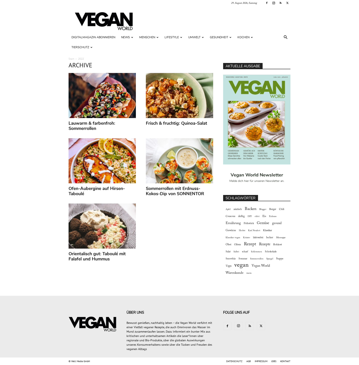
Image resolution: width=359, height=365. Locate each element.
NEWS (125, 37)
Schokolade (271, 251)
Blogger (262, 209)
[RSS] (280, 3)
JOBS (273, 361)
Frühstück (249, 223)
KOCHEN (243, 37)
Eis (264, 216)
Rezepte (264, 244)
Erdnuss (273, 216)
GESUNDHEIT (219, 37)
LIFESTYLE (172, 37)
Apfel (228, 209)
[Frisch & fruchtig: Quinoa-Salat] (179, 95)
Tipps (228, 266)
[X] (287, 3)
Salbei (236, 252)
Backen (250, 209)
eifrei (257, 216)
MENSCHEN (147, 37)
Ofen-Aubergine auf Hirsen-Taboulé (97, 191)
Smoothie (231, 259)
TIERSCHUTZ (80, 47)
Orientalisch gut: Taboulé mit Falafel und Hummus (97, 256)
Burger (272, 209)
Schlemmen (256, 252)
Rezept (250, 244)
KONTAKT (285, 361)
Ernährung (233, 223)
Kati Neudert (254, 230)
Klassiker (267, 230)
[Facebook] (267, 3)
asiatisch (238, 209)
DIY (250, 216)
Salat (228, 251)
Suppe (279, 258)
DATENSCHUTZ (234, 361)
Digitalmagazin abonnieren (93, 37)
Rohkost (277, 244)
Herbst (242, 230)
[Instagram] (273, 3)
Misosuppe (281, 238)
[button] (285, 38)
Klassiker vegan (233, 238)
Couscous (230, 216)
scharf (245, 251)
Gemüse (263, 223)
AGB (248, 361)
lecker (269, 237)
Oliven (237, 244)
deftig (241, 216)
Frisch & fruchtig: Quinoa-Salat (176, 123)
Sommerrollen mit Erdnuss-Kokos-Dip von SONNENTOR (175, 191)
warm (249, 273)
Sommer (243, 259)
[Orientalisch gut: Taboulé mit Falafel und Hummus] (102, 226)
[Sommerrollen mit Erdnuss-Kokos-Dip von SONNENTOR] (179, 160)
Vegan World (261, 266)
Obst (228, 244)
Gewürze (231, 230)
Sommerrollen (256, 259)
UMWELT (194, 37)
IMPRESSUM (261, 361)
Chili (281, 209)
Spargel (269, 259)
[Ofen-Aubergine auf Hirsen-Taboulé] (102, 160)
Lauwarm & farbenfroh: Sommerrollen (92, 125)
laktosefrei (258, 237)
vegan (241, 265)
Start (71, 58)
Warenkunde (234, 273)
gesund (277, 223)
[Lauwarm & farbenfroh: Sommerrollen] (102, 95)
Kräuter (246, 238)
